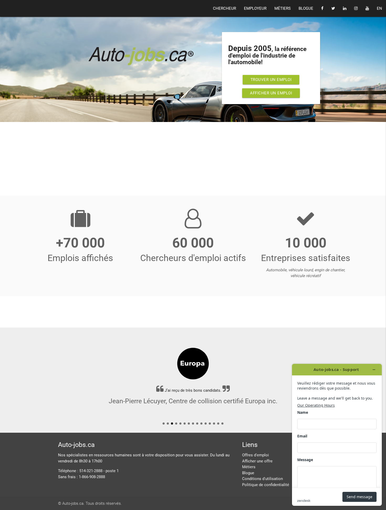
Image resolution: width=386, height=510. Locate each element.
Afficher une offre (257, 461)
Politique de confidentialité (265, 484)
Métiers (248, 467)
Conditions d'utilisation (262, 478)
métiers (282, 8)
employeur (255, 8)
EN (379, 8)
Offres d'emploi (255, 455)
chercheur (224, 8)
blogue (306, 8)
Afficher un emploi (271, 93)
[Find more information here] (337, 435)
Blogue (248, 473)
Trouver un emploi (271, 79)
